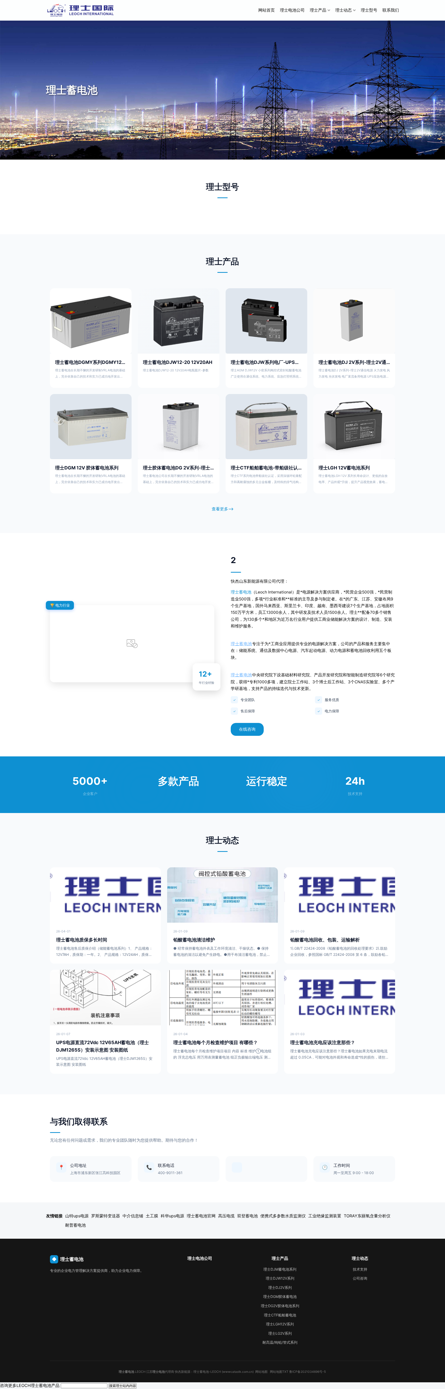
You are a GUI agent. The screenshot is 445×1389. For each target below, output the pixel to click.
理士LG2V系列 (280, 1333)
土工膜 (152, 1215)
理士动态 (343, 10)
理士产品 (318, 10)
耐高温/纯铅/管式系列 (279, 1342)
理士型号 (369, 10)
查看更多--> (223, 508)
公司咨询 (360, 1278)
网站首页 (266, 10)
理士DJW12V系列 (280, 1278)
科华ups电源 (172, 1215)
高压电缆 (226, 1215)
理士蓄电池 (241, 592)
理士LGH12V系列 (280, 1324)
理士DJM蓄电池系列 (279, 1269)
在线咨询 (247, 729)
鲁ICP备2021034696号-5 (308, 1372)
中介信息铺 (133, 1215)
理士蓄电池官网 (201, 1215)
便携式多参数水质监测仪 (283, 1215)
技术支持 (360, 1269)
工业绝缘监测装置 (324, 1215)
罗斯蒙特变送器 (105, 1215)
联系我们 (390, 10)
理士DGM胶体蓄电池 (280, 1296)
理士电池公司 (292, 10)
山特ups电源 (77, 1215)
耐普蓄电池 (75, 1225)
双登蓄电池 (247, 1215)
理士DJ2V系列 (280, 1287)
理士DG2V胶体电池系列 (280, 1306)
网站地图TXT (279, 1372)
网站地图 (261, 1372)
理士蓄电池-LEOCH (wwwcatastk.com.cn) (223, 1372)
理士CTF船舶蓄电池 (280, 1315)
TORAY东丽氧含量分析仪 (367, 1215)
